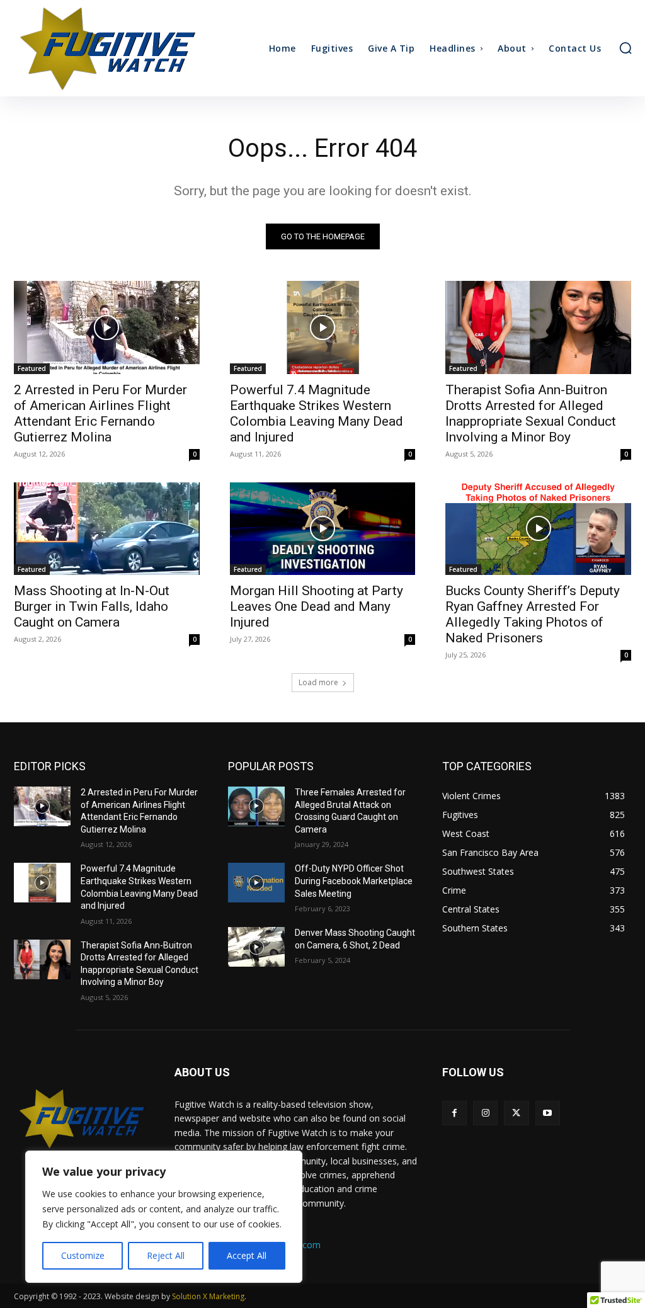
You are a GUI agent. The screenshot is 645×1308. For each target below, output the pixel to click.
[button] (625, 48)
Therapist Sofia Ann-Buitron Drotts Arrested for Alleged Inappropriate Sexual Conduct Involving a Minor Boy (530, 413)
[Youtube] (547, 1113)
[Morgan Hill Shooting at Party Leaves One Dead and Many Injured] (323, 528)
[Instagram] (485, 1113)
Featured (32, 368)
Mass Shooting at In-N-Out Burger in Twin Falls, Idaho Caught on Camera (91, 606)
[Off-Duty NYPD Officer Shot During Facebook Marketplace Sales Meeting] (256, 882)
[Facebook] (454, 1113)
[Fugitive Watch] (90, 48)
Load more (318, 682)
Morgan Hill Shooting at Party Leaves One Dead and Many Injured (316, 606)
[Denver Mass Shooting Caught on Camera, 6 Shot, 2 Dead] (256, 947)
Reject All (166, 1255)
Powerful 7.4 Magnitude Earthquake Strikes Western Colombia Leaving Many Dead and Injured (316, 413)
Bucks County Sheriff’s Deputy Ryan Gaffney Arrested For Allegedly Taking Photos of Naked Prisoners (532, 614)
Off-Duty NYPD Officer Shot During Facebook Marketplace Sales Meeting (354, 880)
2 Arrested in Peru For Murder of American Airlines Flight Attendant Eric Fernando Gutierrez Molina (100, 413)
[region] (163, 1217)
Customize (83, 1255)
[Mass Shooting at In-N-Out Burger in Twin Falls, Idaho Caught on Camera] (107, 528)
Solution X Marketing (208, 1296)
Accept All (246, 1255)
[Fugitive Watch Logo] (81, 1118)
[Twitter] (516, 1113)
